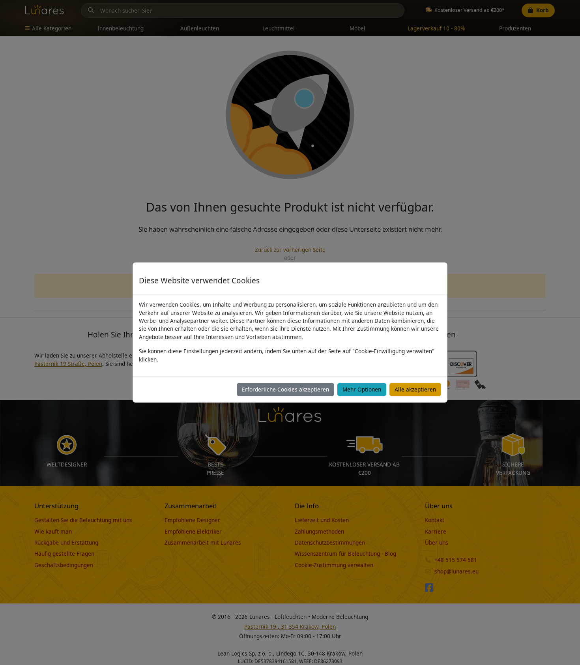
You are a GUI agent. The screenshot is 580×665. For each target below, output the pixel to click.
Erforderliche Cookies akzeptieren (285, 389)
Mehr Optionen (361, 389)
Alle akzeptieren (415, 389)
